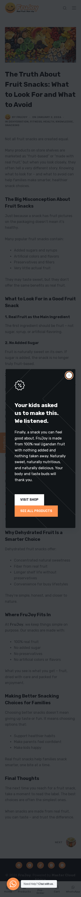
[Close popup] (69, 375)
